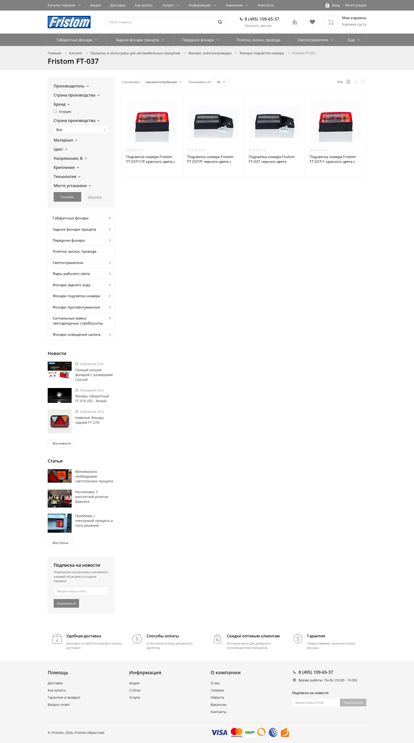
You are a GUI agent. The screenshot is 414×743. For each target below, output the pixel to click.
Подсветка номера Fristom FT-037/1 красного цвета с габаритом (333, 159)
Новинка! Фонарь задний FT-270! (89, 420)
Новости (217, 697)
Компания (235, 5)
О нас (215, 683)
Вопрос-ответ (59, 704)
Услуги (168, 5)
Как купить (144, 5)
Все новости (62, 443)
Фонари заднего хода (71, 284)
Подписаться (66, 603)
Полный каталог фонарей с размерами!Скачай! (94, 375)
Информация (200, 5)
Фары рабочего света (71, 273)
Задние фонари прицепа (137, 39)
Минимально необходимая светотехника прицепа (94, 476)
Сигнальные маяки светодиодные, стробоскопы (78, 321)
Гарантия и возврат (64, 697)
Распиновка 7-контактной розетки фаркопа (91, 497)
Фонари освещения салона (76, 334)
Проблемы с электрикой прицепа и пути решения (94, 521)
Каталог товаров (62, 5)
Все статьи (60, 543)
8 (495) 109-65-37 (262, 19)
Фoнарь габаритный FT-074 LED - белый (92, 398)
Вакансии (218, 704)
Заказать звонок (258, 25)
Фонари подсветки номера (262, 53)
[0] (294, 23)
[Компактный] (363, 82)
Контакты (266, 5)
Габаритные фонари (74, 39)
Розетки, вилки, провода (258, 39)
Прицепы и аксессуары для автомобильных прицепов (135, 53)
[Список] (356, 82)
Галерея (217, 690)
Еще (351, 39)
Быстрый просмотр (152, 122)
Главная (54, 53)
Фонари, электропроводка (209, 53)
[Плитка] (348, 82)
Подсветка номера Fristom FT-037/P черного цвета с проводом (210, 159)
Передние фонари (198, 39)
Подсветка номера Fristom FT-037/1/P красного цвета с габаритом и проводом (150, 159)
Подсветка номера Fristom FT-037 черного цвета (272, 159)
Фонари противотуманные (76, 307)
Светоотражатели (313, 39)
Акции (95, 5)
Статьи (135, 690)
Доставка (117, 5)
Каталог (75, 53)
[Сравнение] (176, 97)
